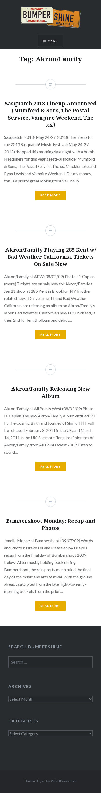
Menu (52, 41)
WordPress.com (64, 781)
